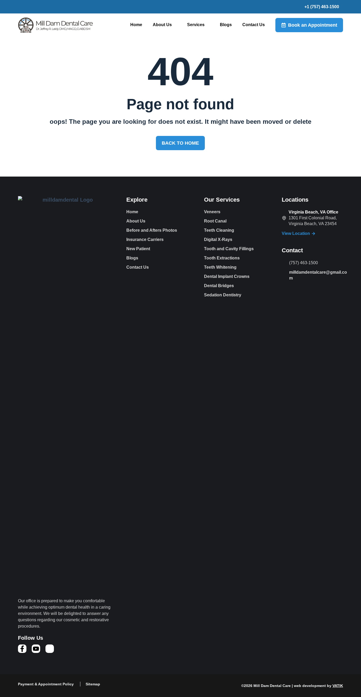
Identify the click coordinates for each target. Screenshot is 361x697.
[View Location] (313, 233)
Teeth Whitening (220, 267)
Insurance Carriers (145, 239)
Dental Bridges (219, 285)
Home (136, 24)
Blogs (226, 24)
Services (196, 24)
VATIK (337, 686)
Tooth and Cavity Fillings (229, 248)
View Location (296, 233)
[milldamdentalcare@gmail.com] (284, 271)
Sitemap (93, 684)
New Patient (138, 248)
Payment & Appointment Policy (46, 684)
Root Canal (215, 221)
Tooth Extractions (222, 258)
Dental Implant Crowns (226, 276)
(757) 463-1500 (303, 262)
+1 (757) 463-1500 (321, 6)
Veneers (212, 212)
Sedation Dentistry (222, 295)
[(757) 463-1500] (284, 262)
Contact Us (253, 24)
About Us (162, 24)
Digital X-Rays (218, 239)
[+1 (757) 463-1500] (300, 6)
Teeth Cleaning (219, 230)
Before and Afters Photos (151, 230)
